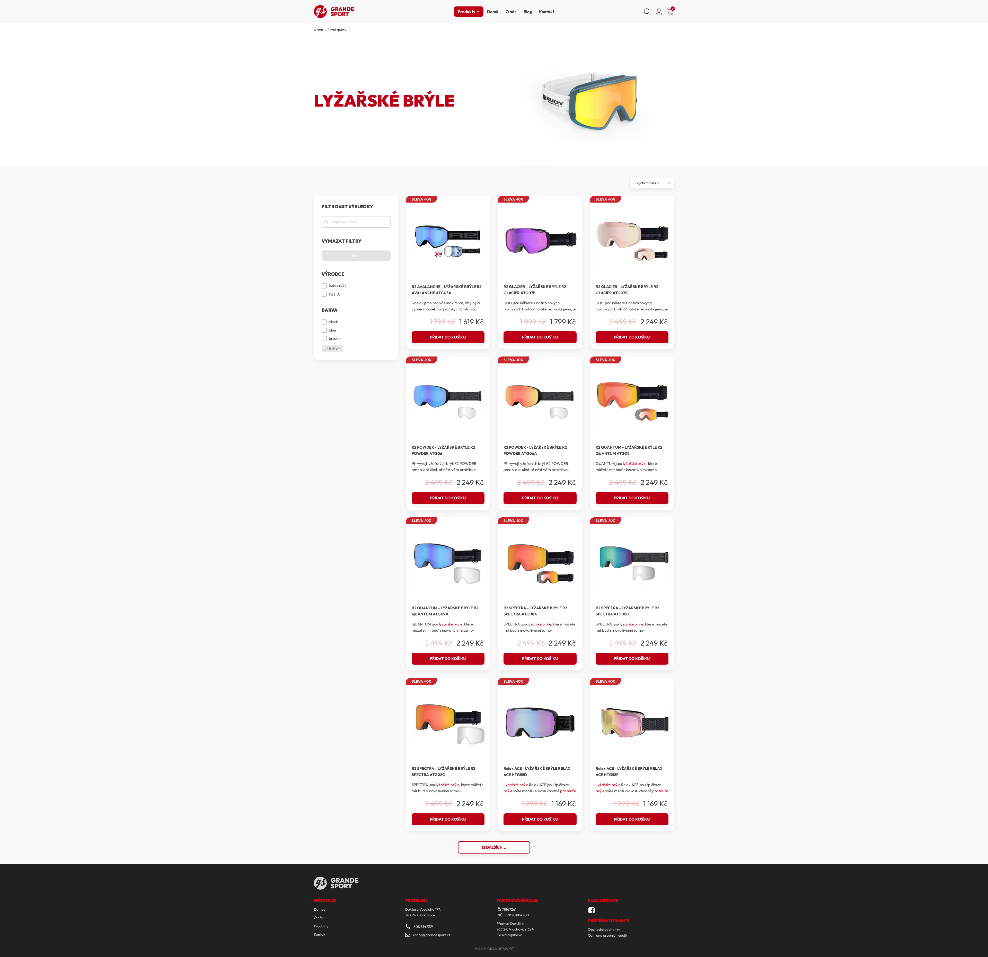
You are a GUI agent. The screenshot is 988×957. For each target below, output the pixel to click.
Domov (319, 909)
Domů (492, 11)
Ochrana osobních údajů (607, 935)
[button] (356, 286)
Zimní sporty (337, 30)
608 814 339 (423, 926)
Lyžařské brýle (516, 784)
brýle (508, 790)
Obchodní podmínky (604, 929)
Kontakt (546, 11)
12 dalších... (494, 847)
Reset (356, 256)
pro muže (568, 790)
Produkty (466, 11)
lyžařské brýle (634, 463)
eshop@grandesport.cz (431, 935)
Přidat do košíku (448, 337)
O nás (511, 11)
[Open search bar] (647, 11)
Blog (528, 11)
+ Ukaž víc (332, 349)
